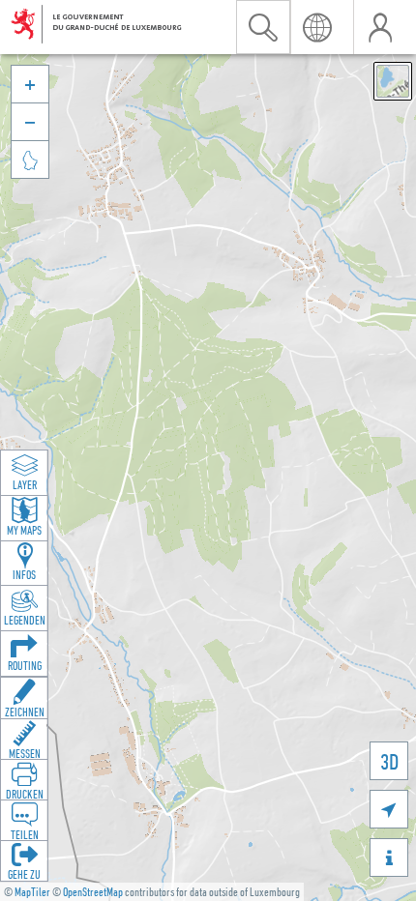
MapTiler (32, 892)
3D (389, 761)
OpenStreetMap (93, 892)
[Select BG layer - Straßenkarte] (392, 81)
